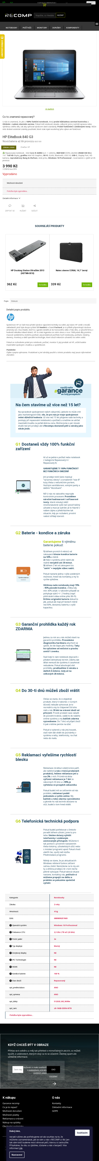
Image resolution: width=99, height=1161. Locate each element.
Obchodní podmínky (13, 1126)
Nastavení (17, 1154)
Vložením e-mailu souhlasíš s (35, 1070)
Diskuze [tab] (14, 301)
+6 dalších (49, 109)
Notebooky (59, 897)
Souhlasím (82, 1132)
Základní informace (62, 1107)
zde (20, 1148)
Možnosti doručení (15, 183)
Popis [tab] (6, 301)
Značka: (25, 147)
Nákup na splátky (12, 1122)
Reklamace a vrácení (13, 1118)
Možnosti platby (11, 1114)
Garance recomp (11, 1103)
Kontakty (56, 1103)
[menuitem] (11, 28)
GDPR (55, 1110)
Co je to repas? (10, 1107)
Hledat (60, 15)
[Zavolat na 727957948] (6, 3)
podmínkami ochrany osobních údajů (38, 1071)
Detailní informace (10, 198)
